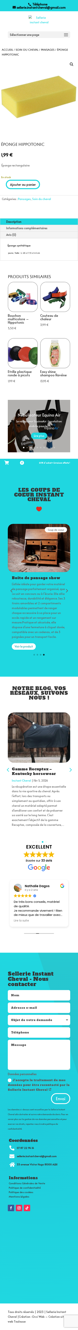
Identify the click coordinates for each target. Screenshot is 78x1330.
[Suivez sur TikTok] (27, 1208)
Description (13, 222)
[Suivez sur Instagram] (19, 1208)
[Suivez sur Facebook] (11, 1208)
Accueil (7, 49)
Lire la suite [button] (21, 921)
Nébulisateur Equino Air (39, 415)
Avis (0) (11, 235)
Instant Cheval (22, 780)
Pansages (47, 49)
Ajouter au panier (23, 184)
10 (54, 447)
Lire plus (39, 436)
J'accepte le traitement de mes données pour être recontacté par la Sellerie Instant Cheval (39, 1085)
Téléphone (39, 4)
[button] (71, 64)
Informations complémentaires (26, 228)
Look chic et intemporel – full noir (40, 771)
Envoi (60, 1098)
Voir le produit (24, 646)
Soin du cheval (27, 49)
